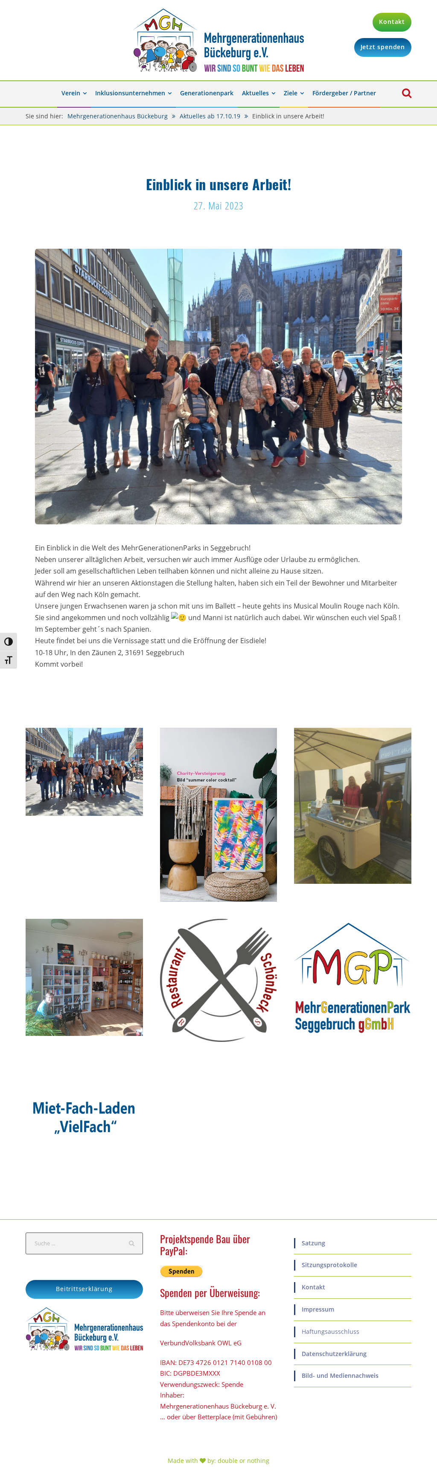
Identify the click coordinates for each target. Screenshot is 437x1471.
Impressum (318, 1309)
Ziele (290, 93)
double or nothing (243, 1460)
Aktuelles (255, 93)
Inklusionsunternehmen (130, 93)
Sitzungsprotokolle (329, 1265)
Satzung (313, 1243)
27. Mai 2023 (219, 205)
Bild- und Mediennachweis (340, 1375)
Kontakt (313, 1287)
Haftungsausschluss (330, 1331)
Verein (70, 93)
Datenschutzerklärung (334, 1354)
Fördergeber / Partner (344, 93)
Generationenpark (206, 93)
